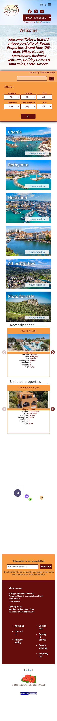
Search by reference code (42, 72)
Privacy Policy (19, 641)
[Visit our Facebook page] (29, 11)
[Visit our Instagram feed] (35, 11)
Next (52, 352)
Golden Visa (42, 627)
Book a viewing (43, 646)
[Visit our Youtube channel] (42, 11)
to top (29, 670)
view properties (37, 153)
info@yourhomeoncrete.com (21, 593)
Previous (4, 352)
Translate (45, 22)
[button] (26, 496)
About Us (19, 625)
